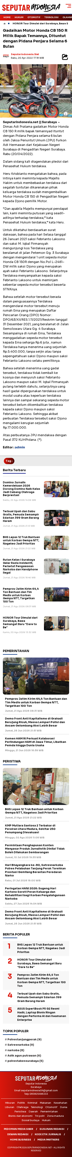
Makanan (45, 1102)
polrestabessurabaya (25, 1061)
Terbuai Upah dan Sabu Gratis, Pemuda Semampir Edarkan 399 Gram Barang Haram (21, 516)
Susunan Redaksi (52, 1129)
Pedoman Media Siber (18, 1129)
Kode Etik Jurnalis (48, 1134)
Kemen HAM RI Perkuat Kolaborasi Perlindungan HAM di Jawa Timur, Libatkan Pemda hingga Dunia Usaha (35, 742)
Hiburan (10, 1102)
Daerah (33, 1111)
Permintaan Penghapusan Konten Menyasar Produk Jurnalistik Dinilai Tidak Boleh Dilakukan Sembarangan (35, 849)
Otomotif (33, 17)
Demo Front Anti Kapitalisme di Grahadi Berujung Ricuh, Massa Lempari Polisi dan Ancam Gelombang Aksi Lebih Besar (35, 722)
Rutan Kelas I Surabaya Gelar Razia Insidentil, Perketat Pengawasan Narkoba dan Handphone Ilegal (20, 566)
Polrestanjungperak (24, 1039)
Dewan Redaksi (17, 1134)
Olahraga (22, 1107)
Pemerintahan (49, 1111)
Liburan (9, 1107)
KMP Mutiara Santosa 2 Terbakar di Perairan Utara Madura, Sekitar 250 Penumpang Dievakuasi (30, 829)
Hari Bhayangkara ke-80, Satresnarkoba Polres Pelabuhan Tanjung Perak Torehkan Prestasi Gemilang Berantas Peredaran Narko (35, 870)
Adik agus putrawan (24, 1055)
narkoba (15, 1050)
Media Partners (48, 1139)
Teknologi (51, 17)
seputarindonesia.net (25, 54)
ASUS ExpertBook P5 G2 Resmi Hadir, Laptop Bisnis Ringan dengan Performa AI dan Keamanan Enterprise (41, 1014)
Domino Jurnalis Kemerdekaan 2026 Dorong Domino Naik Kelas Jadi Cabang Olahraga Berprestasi (21, 489)
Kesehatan (60, 1102)
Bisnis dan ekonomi (20, 1115)
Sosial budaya (30, 1120)
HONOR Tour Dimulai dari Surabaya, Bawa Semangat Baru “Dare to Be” (20, 622)
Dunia (63, 1107)
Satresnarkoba (20, 1044)
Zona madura (55, 1115)
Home (7, 17)
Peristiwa (20, 1111)
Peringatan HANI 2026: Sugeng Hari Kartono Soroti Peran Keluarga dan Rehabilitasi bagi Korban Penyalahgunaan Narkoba (35, 894)
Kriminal (32, 1102)
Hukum (19, 17)
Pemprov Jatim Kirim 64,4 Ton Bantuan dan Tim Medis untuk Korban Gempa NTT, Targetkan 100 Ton (21, 595)
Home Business (20, 1139)
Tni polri (40, 1115)
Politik (21, 1102)
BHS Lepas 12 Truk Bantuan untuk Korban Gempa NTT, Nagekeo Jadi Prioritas (21, 540)
